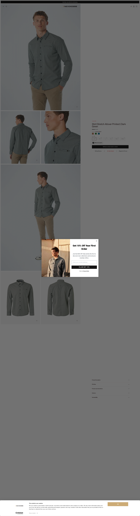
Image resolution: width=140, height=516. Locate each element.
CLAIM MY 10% (84, 267)
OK (118, 504)
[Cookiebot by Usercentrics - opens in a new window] (19, 513)
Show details (32, 513)
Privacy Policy (86, 271)
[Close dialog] (96, 241)
